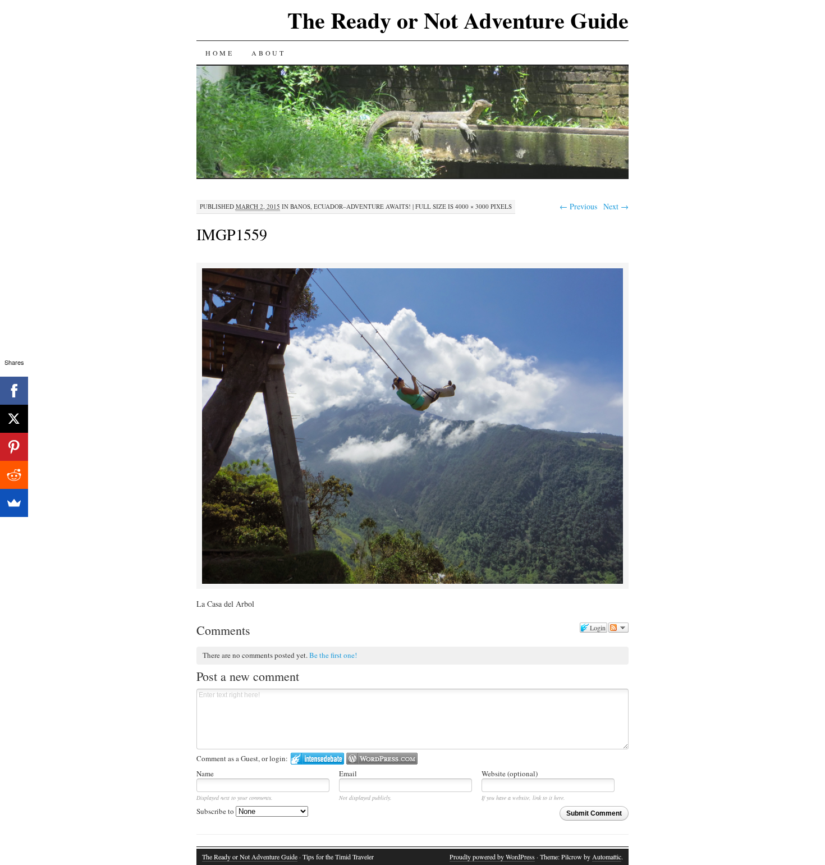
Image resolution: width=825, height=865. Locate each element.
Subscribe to (216, 811)
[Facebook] (14, 391)
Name (205, 773)
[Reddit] (14, 475)
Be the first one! (333, 655)
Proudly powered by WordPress (492, 856)
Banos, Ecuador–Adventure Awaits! (350, 206)
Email (348, 773)
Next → (616, 206)
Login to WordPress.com (382, 759)
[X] (14, 419)
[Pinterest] (14, 447)
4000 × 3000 (472, 206)
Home (219, 52)
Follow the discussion (618, 628)
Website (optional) (510, 773)
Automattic (606, 856)
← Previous (578, 206)
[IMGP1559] (412, 581)
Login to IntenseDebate (317, 759)
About (268, 52)
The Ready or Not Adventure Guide (458, 19)
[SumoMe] (14, 503)
